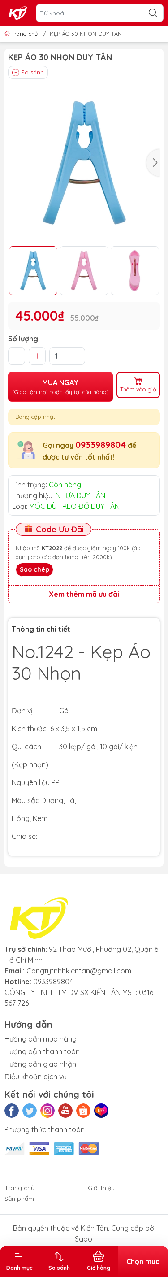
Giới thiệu (101, 1188)
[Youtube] (65, 1110)
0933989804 (100, 444)
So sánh (32, 72)
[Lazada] (101, 1110)
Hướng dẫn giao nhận (40, 1064)
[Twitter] (29, 1110)
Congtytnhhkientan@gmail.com (78, 970)
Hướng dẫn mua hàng (40, 1038)
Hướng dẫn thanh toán (42, 1051)
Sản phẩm (19, 1198)
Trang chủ (24, 33)
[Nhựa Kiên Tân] (18, 13)
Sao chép (34, 569)
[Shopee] (83, 1110)
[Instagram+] (47, 1110)
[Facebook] (11, 1110)
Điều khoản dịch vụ (35, 1076)
